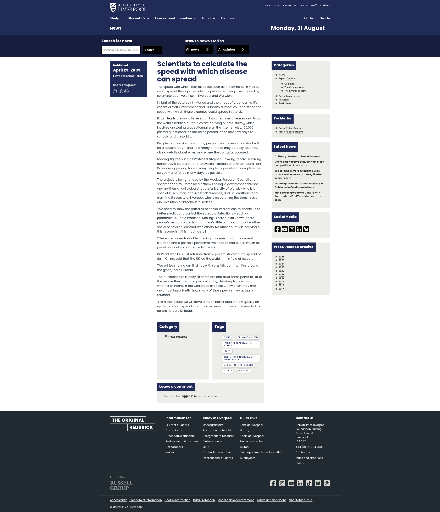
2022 (281, 271)
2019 (281, 281)
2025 (282, 260)
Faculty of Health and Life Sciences (238, 344)
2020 (282, 278)
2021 (281, 274)
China (227, 338)
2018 (281, 285)
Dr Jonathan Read (248, 338)
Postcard (284, 100)
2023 (281, 267)
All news (192, 49)
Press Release (177, 337)
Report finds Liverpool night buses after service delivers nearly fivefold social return (298, 175)
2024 (281, 264)
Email (115, 91)
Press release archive (291, 132)
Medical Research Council (238, 365)
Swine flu (244, 371)
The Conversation (294, 87)
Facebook (121, 91)
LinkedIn (126, 91)
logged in (187, 396)
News (115, 28)
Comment (289, 84)
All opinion (226, 49)
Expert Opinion (287, 78)
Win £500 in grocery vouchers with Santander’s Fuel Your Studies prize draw (297, 196)
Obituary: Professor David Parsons (297, 156)
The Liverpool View (295, 91)
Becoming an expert (290, 96)
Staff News (285, 103)
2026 (282, 256)
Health (227, 351)
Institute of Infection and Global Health (238, 358)
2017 (281, 289)
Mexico (228, 371)
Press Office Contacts (291, 128)
